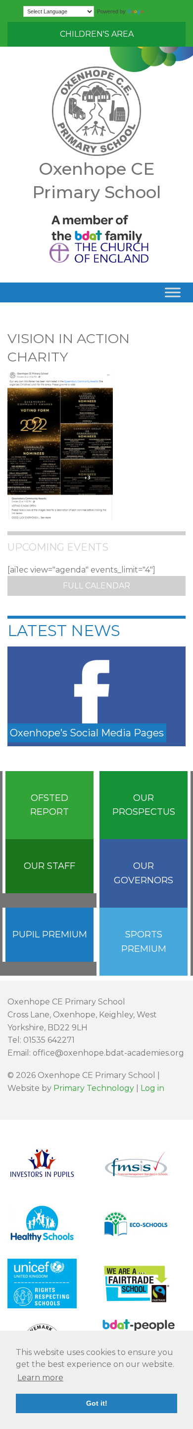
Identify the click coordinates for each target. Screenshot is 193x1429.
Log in (152, 1088)
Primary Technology (93, 1088)
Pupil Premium (49, 934)
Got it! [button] (96, 1403)
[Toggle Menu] (173, 292)
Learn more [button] (40, 1377)
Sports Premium (143, 941)
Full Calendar (96, 585)
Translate (157, 11)
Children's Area (97, 34)
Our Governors (143, 873)
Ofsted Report (49, 805)
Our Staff (49, 865)
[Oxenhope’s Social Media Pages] (96, 696)
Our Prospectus (143, 805)
